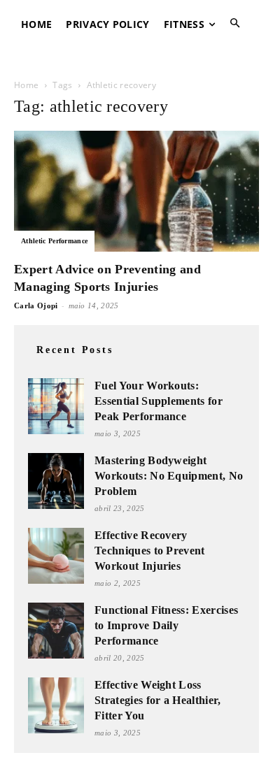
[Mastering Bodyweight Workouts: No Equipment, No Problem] (56, 481)
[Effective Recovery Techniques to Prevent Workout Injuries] (56, 556)
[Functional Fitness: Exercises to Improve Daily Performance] (56, 631)
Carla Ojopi (36, 305)
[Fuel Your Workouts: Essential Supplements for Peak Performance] (56, 406)
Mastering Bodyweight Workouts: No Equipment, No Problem (168, 475)
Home (26, 85)
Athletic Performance (54, 241)
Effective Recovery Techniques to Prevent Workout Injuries (149, 550)
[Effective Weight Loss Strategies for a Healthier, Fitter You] (56, 705)
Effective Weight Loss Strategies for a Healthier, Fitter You (157, 700)
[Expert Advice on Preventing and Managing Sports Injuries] (136, 191)
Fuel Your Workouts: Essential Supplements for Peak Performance (158, 401)
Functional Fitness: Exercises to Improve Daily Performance (166, 625)
